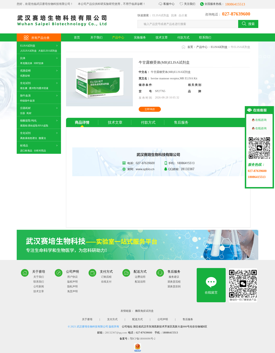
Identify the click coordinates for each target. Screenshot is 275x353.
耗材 (29, 113)
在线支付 (106, 281)
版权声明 (72, 281)
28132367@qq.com (116, 332)
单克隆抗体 (26, 63)
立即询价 (150, 109)
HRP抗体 (38, 63)
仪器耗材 (25, 108)
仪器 (22, 113)
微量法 (42, 138)
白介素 (183, 15)
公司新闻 (38, 286)
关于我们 (96, 37)
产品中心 (118, 37)
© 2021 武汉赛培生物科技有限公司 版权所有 (93, 326)
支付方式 (112, 319)
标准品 (24, 145)
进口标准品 (26, 150)
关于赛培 (87, 319)
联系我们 (205, 37)
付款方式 (183, 37)
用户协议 (72, 276)
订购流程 (106, 276)
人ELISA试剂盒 (28, 50)
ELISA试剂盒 (160, 15)
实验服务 (140, 37)
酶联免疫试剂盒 (144, 310)
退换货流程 (174, 281)
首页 (77, 37)
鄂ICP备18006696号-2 (142, 338)
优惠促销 (25, 70)
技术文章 (162, 37)
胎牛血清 (25, 95)
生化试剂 (25, 83)
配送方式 (137, 319)
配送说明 (140, 281)
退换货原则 (174, 286)
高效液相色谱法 (28, 138)
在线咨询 (261, 119)
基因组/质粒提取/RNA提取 (34, 125)
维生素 (23, 88)
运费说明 (140, 276)
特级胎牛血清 (27, 100)
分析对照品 (40, 150)
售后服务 (181, 122)
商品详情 (82, 122)
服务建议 (174, 276)
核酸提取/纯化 (28, 120)
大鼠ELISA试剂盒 (47, 50)
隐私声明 (72, 286)
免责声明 (72, 291)
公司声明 (162, 319)
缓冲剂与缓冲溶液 (38, 88)
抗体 (174, 15)
